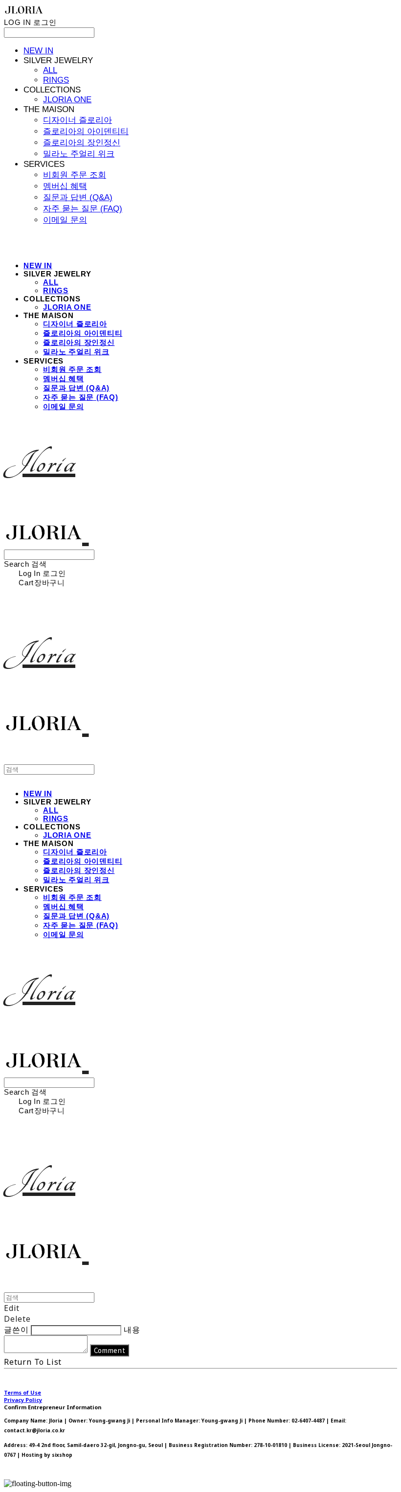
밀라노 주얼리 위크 (78, 154)
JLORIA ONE (67, 99)
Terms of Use (22, 1392)
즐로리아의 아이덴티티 (86, 131)
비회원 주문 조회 (74, 175)
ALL (50, 70)
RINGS (56, 80)
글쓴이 (16, 1329)
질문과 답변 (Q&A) (77, 197)
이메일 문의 (65, 220)
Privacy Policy (23, 1399)
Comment (110, 1350)
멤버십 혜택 (65, 186)
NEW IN (38, 50)
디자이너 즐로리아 (77, 120)
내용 (132, 1329)
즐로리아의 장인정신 (81, 142)
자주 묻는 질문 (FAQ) (82, 208)
